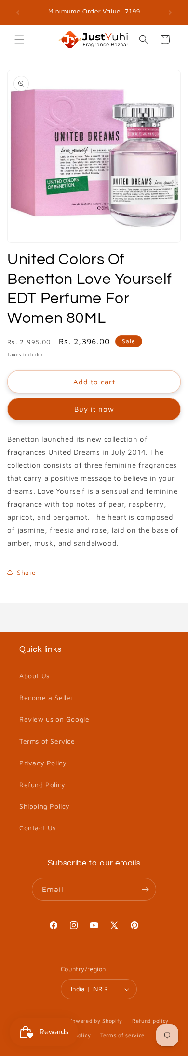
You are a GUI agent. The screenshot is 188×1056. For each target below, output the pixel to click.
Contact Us (37, 828)
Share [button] (26, 572)
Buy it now (94, 409)
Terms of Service (47, 741)
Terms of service (122, 1035)
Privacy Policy (43, 763)
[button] (19, 39)
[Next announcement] (170, 12)
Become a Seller (46, 697)
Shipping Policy (44, 806)
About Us (34, 676)
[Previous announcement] (17, 12)
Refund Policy (42, 784)
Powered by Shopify (96, 1020)
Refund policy (150, 1021)
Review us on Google (54, 719)
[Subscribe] (145, 889)
